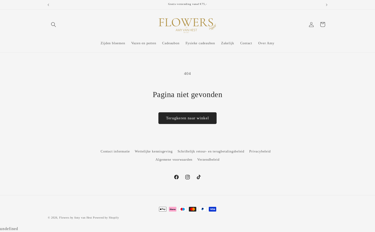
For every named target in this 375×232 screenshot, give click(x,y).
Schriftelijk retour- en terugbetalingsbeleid (211, 151)
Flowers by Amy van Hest (75, 217)
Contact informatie (115, 151)
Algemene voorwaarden (173, 159)
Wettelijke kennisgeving (153, 151)
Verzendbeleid (208, 159)
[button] (53, 24)
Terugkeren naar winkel (187, 118)
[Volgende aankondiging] (326, 5)
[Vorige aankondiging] (48, 5)
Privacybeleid (260, 151)
